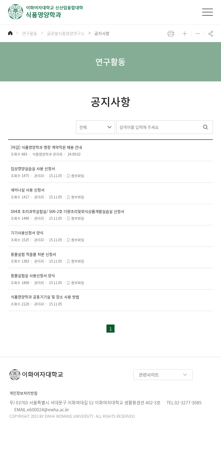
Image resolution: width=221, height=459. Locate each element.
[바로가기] (46, 11)
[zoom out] (197, 33)
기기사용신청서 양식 (27, 232)
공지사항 (101, 33)
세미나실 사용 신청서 (27, 189)
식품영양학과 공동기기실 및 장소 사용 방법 (45, 296)
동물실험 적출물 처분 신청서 (33, 254)
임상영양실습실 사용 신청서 (33, 168)
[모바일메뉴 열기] (207, 12)
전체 (83, 127)
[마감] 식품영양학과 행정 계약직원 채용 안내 (46, 147)
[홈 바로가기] (10, 33)
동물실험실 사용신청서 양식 (33, 275)
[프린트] (171, 33)
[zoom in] (184, 33)
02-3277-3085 (188, 402)
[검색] (205, 127)
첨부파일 (77, 175)
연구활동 (29, 33)
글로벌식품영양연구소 (66, 33)
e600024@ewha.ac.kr (48, 409)
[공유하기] (210, 34)
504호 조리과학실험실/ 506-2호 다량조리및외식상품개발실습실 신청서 (67, 211)
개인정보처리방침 (23, 393)
